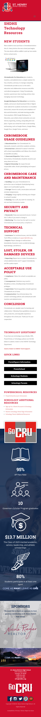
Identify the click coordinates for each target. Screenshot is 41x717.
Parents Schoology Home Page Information (19, 412)
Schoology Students (19, 376)
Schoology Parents (19, 383)
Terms (22, 710)
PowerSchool (19, 369)
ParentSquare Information (19, 362)
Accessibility (11, 710)
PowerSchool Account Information (16, 396)
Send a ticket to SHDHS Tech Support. (17, 349)
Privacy (17, 710)
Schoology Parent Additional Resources (18, 414)
